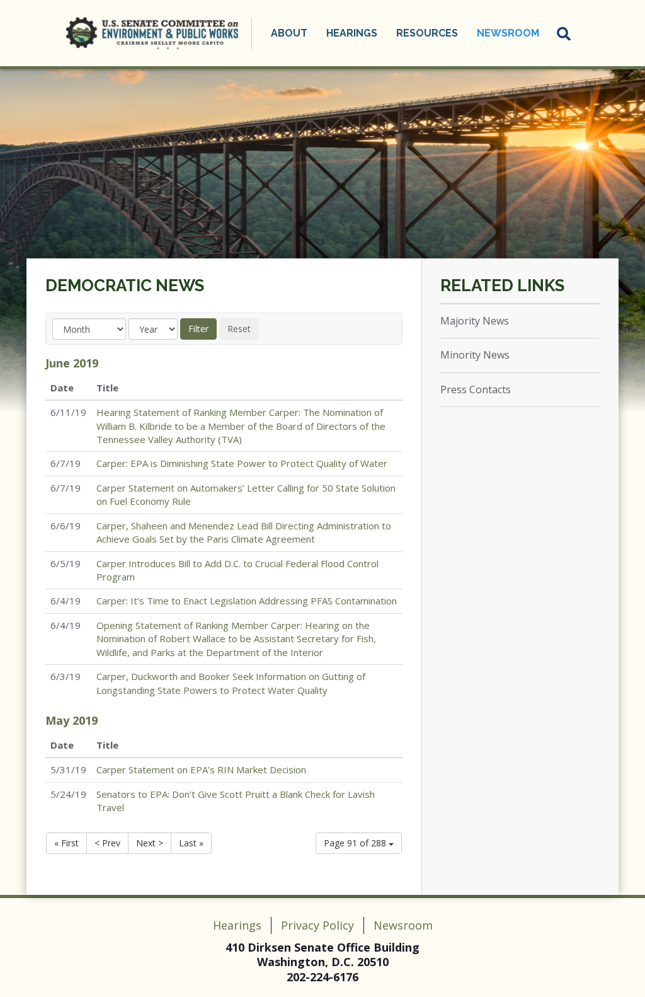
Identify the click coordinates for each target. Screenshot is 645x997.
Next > (149, 843)
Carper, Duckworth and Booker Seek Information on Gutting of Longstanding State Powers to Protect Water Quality (230, 683)
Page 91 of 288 (356, 843)
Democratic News (124, 285)
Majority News (474, 321)
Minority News (475, 355)
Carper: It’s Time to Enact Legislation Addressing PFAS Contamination (246, 600)
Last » (191, 843)
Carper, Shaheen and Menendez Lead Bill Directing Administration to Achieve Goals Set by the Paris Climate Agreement (243, 532)
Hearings (237, 925)
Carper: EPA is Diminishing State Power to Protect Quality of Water (241, 463)
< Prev (107, 843)
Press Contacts (475, 389)
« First (66, 843)
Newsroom (403, 925)
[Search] (564, 33)
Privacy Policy (317, 925)
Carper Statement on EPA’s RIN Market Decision (201, 769)
